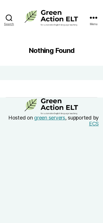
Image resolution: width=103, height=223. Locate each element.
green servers (49, 118)
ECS (94, 124)
